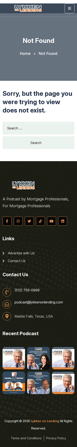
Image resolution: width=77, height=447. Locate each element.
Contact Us (16, 260)
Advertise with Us (21, 253)
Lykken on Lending (45, 421)
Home (25, 53)
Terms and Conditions (26, 438)
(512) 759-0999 (27, 290)
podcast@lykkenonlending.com (39, 302)
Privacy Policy (56, 438)
